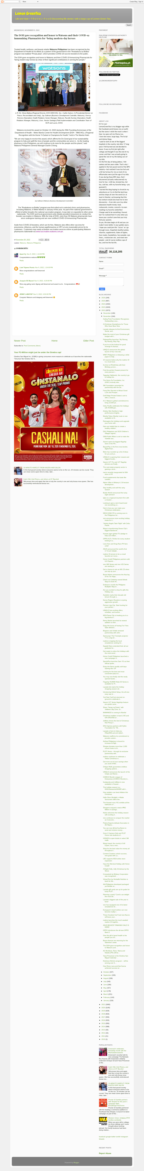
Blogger (76, 1162)
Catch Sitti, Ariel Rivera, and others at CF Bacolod (41, 479)
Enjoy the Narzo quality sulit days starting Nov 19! (115, 667)
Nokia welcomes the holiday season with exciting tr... (115, 814)
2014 (103, 1026)
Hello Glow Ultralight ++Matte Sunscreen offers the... (113, 798)
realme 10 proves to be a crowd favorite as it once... (114, 555)
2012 (103, 1033)
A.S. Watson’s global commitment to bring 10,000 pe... (116, 402)
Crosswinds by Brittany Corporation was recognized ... (115, 875)
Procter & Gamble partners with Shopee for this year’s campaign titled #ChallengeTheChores (117, 1102)
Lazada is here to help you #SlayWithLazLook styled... (113, 732)
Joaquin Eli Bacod (27, 281)
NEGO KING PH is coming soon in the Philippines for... (115, 514)
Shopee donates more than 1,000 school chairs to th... (115, 747)
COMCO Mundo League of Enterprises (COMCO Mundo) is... (116, 778)
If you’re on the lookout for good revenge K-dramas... (114, 345)
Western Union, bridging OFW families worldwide (119, 1119)
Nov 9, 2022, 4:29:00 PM (43, 281)
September (107, 975)
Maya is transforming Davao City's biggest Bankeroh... (115, 529)
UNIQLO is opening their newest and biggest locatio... (116, 458)
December (107, 313)
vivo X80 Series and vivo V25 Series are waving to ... (116, 565)
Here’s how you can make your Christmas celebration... (114, 509)
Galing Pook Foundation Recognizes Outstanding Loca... (116, 320)
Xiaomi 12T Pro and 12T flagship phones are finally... (114, 463)
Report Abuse (105, 1153)
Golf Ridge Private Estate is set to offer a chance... (115, 396)
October (106, 972)
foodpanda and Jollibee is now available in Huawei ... (114, 783)
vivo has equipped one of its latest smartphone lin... (115, 906)
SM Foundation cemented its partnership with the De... (113, 386)
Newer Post (20, 340)
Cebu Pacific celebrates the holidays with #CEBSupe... (116, 407)
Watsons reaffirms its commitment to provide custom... (116, 737)
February (106, 997)
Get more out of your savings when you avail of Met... (115, 762)
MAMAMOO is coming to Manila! (114, 712)
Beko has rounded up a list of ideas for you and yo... (115, 453)
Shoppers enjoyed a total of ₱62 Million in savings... (114, 808)
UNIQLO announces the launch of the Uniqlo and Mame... (116, 773)
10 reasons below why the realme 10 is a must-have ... (116, 361)
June (105, 984)
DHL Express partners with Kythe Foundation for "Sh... (114, 727)
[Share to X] (44, 240)
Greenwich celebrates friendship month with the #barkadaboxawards (117, 1051)
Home (54, 340)
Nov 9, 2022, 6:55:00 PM (42, 294)
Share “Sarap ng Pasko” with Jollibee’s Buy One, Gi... (113, 708)
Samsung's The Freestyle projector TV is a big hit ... (115, 637)
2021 (103, 1004)
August (105, 978)
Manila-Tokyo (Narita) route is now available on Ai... (115, 417)
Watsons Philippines (34, 243)
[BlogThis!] (42, 240)
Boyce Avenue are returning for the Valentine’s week (115, 941)
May (104, 988)
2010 (103, 1039)
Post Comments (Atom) (32, 346)
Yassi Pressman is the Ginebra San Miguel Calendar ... (115, 957)
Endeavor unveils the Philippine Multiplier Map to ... (114, 586)
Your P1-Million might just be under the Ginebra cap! (37, 352)
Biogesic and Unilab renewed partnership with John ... (113, 632)
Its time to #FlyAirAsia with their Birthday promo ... (114, 366)
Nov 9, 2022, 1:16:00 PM (36, 254)
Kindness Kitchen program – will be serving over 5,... (115, 962)
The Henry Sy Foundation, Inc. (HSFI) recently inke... (114, 381)
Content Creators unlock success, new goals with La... (115, 854)
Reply (22, 260)
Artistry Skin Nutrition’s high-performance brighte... (113, 412)
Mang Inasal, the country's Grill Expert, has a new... (114, 844)
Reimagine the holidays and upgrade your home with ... (116, 422)
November (107, 316)
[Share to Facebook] (46, 240)
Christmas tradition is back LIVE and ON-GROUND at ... (116, 716)
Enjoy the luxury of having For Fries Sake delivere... (115, 626)
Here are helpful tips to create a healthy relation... (114, 427)
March (105, 994)
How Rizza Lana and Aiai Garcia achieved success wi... (114, 967)
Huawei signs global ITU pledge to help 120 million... (115, 534)
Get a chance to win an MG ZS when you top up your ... (116, 570)
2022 (103, 310)
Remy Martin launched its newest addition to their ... (115, 621)
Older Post (88, 340)
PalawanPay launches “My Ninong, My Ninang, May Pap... (115, 340)
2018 (103, 1014)
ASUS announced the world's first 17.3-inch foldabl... (115, 550)
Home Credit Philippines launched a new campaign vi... (115, 657)
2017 (103, 1017)
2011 (103, 1036)
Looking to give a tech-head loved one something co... (115, 504)
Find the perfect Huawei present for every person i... (115, 371)
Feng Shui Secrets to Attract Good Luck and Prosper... (115, 391)
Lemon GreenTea (28, 13)
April (105, 991)
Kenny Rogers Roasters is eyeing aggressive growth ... (115, 601)
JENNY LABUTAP (26, 294)
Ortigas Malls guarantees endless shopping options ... (115, 768)
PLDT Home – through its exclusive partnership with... (115, 752)
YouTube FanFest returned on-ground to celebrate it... (114, 698)
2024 (103, 304)
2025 (103, 301)
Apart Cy (23, 254)
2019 (103, 1011)
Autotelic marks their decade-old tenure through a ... (114, 596)
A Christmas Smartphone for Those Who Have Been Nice (115, 325)
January (106, 1000)
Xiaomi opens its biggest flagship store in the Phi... (114, 443)
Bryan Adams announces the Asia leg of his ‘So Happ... (116, 575)
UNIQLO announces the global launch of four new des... (114, 350)
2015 (103, 1023)
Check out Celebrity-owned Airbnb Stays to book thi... (115, 580)
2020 (103, 1007)
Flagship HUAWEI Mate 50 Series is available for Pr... (115, 683)
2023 (103, 307)
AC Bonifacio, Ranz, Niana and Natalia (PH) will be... (114, 952)
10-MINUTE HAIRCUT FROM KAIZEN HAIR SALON (41, 468)
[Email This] (40, 240)
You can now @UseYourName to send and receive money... (114, 829)
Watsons (23, 243)
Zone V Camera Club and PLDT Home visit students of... (114, 834)
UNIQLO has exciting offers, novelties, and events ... (113, 611)
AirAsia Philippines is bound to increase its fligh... (113, 742)
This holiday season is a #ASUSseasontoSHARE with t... (115, 788)
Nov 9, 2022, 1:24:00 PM (44, 267)
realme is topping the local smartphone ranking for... (113, 642)
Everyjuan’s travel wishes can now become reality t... (115, 911)
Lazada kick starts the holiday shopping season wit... (113, 688)
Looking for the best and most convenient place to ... (113, 672)
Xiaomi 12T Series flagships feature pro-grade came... (115, 703)
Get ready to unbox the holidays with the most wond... (116, 652)
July (104, 981)
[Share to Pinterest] (48, 240)
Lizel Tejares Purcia (27, 267)
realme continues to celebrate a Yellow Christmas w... (114, 757)
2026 (103, 298)
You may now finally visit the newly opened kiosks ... (115, 677)
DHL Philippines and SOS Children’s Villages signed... (116, 432)
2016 (103, 1020)
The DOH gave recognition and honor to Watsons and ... (116, 946)
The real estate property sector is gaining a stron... (115, 468)
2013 (103, 1030)
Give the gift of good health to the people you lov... (115, 936)
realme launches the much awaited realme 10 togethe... (115, 921)
